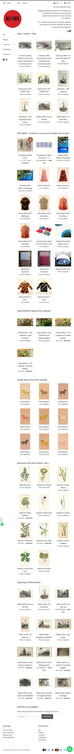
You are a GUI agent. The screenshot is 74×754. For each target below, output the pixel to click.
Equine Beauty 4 (63, 427)
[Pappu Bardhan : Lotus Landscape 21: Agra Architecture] (25, 322)
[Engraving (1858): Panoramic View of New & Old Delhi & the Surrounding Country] (44, 45)
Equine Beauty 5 (44, 427)
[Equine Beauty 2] (44, 442)
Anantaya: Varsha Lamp (63, 269)
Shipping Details (8, 737)
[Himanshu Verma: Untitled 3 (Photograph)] (25, 175)
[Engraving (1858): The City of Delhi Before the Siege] (63, 45)
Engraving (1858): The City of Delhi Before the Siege (63, 58)
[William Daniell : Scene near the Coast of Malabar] (25, 683)
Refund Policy (7, 735)
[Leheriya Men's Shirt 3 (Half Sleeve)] (25, 231)
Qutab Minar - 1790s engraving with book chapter (25, 119)
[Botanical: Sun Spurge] (44, 475)
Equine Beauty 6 (25, 427)
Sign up (25, 3)
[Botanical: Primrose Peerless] (63, 475)
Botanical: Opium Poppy (44, 540)
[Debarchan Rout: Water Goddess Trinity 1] (63, 231)
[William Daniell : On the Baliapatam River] (44, 652)
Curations (8, 44)
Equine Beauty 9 (25, 401)
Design (8, 39)
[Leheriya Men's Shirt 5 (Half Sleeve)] (25, 203)
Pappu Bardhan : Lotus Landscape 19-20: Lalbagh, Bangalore (44, 335)
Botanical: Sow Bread (44, 568)
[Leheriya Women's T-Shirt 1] (25, 287)
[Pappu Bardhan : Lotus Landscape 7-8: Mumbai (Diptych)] (25, 353)
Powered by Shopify (24, 750)
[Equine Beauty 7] (63, 391)
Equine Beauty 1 (63, 452)
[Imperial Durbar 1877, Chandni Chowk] (25, 78)
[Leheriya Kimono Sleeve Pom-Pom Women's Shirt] (44, 231)
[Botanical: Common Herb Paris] (25, 558)
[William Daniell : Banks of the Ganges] (63, 683)
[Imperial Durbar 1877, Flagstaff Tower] (44, 78)
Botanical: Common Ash (25, 540)
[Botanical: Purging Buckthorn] (25, 502)
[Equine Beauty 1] (63, 442)
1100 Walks (8, 49)
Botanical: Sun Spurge (44, 485)
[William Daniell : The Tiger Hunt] (63, 594)
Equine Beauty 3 (25, 452)
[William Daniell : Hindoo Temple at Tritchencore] (25, 652)
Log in (19, 3)
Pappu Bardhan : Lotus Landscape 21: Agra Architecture (25, 335)
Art (8, 35)
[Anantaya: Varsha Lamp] (63, 259)
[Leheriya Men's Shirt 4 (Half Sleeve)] (44, 203)
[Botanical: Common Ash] (25, 530)
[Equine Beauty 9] (25, 391)
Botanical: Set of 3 (25, 485)
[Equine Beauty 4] (63, 416)
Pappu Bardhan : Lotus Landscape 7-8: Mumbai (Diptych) (25, 366)
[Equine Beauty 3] (25, 442)
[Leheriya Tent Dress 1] (44, 175)
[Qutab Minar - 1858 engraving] (63, 78)
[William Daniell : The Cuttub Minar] (63, 106)
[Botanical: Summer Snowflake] (63, 530)
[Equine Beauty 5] (44, 416)
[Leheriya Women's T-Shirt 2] (44, 287)
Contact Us (7, 54)
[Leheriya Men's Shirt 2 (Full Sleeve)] (63, 203)
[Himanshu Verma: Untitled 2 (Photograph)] (63, 145)
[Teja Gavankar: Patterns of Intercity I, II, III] (44, 145)
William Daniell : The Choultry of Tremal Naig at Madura (63, 665)
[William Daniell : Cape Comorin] (63, 624)
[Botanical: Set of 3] (25, 475)
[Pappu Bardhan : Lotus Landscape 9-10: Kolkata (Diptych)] (63, 322)
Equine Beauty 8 (44, 401)
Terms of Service (8, 732)
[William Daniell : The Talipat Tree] (25, 624)
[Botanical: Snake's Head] (44, 502)
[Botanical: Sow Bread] (44, 558)
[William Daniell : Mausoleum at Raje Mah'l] (44, 624)
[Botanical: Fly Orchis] (63, 502)
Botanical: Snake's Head (44, 513)
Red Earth (15, 750)
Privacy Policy (8, 730)
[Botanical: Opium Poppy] (44, 530)
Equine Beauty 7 (63, 401)
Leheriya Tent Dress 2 (63, 185)
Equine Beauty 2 (44, 452)
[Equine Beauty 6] (25, 416)
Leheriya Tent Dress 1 (44, 185)
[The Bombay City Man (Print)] (25, 145)
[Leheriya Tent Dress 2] (63, 175)
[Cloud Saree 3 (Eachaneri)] (25, 259)
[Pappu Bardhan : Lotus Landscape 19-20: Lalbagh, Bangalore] (44, 322)
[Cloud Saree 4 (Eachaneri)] (44, 259)
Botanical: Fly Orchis (63, 513)
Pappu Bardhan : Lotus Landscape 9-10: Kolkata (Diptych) (63, 335)
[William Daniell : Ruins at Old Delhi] (44, 106)
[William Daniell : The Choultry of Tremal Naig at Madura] (63, 652)
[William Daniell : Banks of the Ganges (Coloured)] (44, 683)
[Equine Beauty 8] (44, 391)
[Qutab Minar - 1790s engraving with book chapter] (25, 106)
